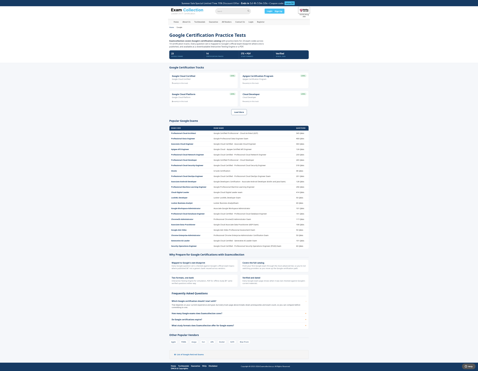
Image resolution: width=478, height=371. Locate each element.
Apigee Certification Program (258, 76)
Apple (173, 342)
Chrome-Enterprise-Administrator (185, 235)
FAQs (204, 366)
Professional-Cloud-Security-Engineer (187, 165)
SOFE (232, 342)
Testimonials (199, 22)
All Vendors (227, 22)
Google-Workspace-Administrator (186, 208)
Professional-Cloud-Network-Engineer (187, 154)
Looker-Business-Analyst (182, 203)
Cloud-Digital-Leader (180, 192)
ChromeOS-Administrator (182, 219)
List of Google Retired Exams (190, 354)
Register (261, 22)
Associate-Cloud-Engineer (182, 144)
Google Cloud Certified (183, 76)
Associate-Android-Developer (183, 181)
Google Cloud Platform (183, 94)
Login (251, 22)
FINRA (183, 342)
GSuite (174, 171)
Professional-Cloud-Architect (183, 133)
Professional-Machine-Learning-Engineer (188, 187)
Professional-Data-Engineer (183, 138)
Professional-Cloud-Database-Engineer (188, 214)
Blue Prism (244, 342)
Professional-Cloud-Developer (184, 160)
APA (212, 342)
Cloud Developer (251, 94)
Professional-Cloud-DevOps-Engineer (187, 176)
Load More (239, 112)
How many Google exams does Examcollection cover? (197, 313)
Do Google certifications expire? (187, 319)
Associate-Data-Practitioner (183, 224)
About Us (186, 22)
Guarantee (213, 22)
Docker (222, 342)
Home (176, 22)
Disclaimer (213, 366)
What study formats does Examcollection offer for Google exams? (203, 325)
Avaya (194, 342)
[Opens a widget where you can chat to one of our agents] (469, 367)
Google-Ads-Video (179, 230)
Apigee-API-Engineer (180, 149)
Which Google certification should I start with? (194, 301)
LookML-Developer (179, 197)
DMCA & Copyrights (179, 368)
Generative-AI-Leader (180, 240)
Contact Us (240, 22)
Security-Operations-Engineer (184, 246)
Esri (203, 342)
